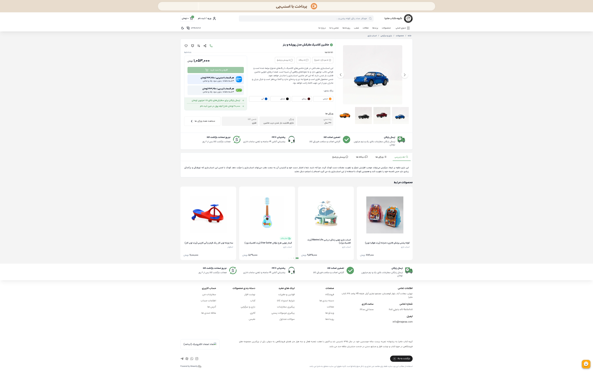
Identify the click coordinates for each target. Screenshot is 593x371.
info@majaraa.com (403, 322)
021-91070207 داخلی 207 (401, 309)
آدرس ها (211, 306)
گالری (252, 313)
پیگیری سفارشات (286, 306)
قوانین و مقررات (286, 294)
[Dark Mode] (182, 28)
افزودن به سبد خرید (219, 69)
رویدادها (346, 28)
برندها (375, 28)
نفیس (252, 319)
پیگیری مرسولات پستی (283, 313)
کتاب (252, 300)
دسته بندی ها (326, 300)
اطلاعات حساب (208, 300)
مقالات (366, 28)
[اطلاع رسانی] (192, 46)
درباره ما (322, 28)
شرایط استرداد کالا (286, 300)
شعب (356, 28)
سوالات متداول (287, 319)
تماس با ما (334, 28)
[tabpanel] (296, 169)
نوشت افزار (249, 294)
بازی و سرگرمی (248, 306)
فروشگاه (329, 294)
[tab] (401, 157)
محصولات (386, 28)
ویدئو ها (329, 313)
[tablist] (296, 157)
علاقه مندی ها (208, 313)
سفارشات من (209, 294)
